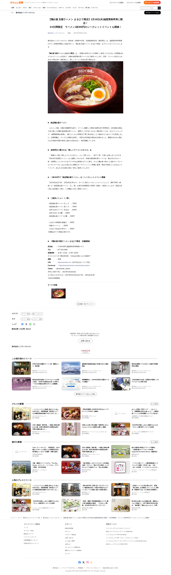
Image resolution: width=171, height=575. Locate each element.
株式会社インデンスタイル (56, 33)
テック (75, 7)
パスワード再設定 (70, 534)
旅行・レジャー (37, 314)
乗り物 (88, 7)
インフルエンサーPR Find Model (116, 534)
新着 (12, 7)
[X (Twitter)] (26, 324)
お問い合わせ (85, 341)
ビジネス (68, 7)
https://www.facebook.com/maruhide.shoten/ (74, 265)
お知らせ (67, 544)
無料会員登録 (69, 528)
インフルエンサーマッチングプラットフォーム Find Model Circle (126, 541)
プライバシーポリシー (93, 568)
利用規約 (80, 568)
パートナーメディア (30, 537)
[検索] (159, 8)
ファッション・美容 (39, 7)
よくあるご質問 (70, 541)
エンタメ (18, 7)
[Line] (30, 324)
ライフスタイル (52, 7)
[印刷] (34, 324)
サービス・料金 (28, 530)
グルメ (25, 7)
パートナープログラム (68, 568)
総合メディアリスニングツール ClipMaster (119, 531)
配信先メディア (28, 534)
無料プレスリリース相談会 (73, 550)
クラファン (94, 7)
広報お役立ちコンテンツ (31, 543)
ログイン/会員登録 (153, 2)
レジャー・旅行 (37, 319)
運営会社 (55, 568)
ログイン (67, 531)
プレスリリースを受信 (134, 2)
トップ (12, 517)
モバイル (81, 7)
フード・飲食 (25, 314)
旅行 (30, 7)
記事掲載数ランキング (31, 540)
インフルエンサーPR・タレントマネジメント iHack (122, 538)
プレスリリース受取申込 (72, 547)
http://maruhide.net (64, 262)
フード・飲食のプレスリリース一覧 (29, 517)
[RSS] (91, 562)
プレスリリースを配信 (116, 2)
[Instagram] (87, 562)
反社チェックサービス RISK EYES (116, 544)
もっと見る (154, 404)
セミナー (67, 553)
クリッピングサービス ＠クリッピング (118, 528)
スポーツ (61, 7)
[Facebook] (22, 324)
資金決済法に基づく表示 (110, 568)
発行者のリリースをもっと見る (85, 394)
